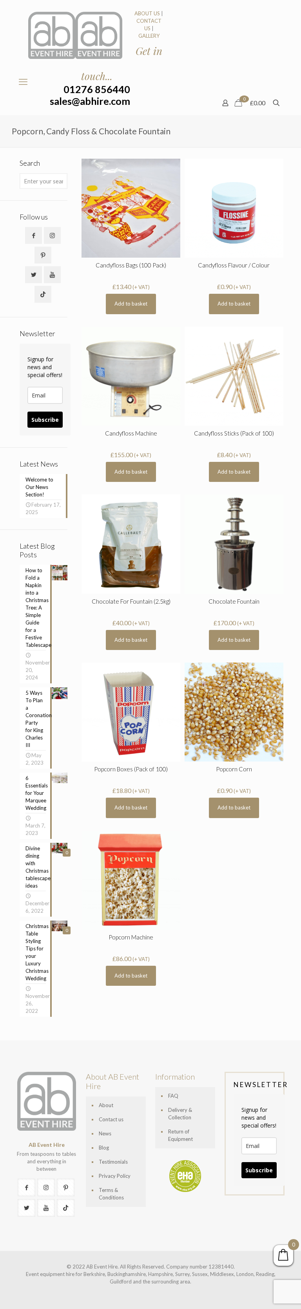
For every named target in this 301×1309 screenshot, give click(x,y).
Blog (104, 1147)
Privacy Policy (115, 1176)
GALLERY (149, 36)
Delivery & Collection (180, 1113)
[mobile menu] (23, 81)
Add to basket (130, 303)
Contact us (111, 1119)
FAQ (173, 1096)
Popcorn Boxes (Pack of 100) (131, 769)
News (105, 1133)
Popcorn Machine (131, 937)
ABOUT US (147, 13)
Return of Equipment (180, 1135)
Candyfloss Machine (131, 433)
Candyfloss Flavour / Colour (234, 265)
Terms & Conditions (111, 1194)
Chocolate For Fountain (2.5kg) (131, 601)
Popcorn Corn (234, 769)
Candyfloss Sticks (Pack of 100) (234, 433)
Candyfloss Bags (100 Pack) (131, 265)
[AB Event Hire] (75, 35)
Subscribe (45, 419)
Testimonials (113, 1162)
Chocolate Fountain (234, 601)
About (106, 1105)
